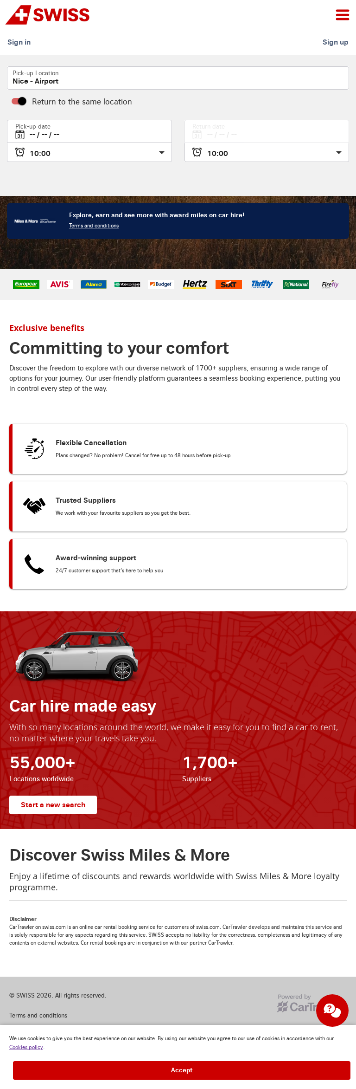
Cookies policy (26, 1047)
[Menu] (342, 15)
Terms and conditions (94, 226)
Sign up (336, 42)
